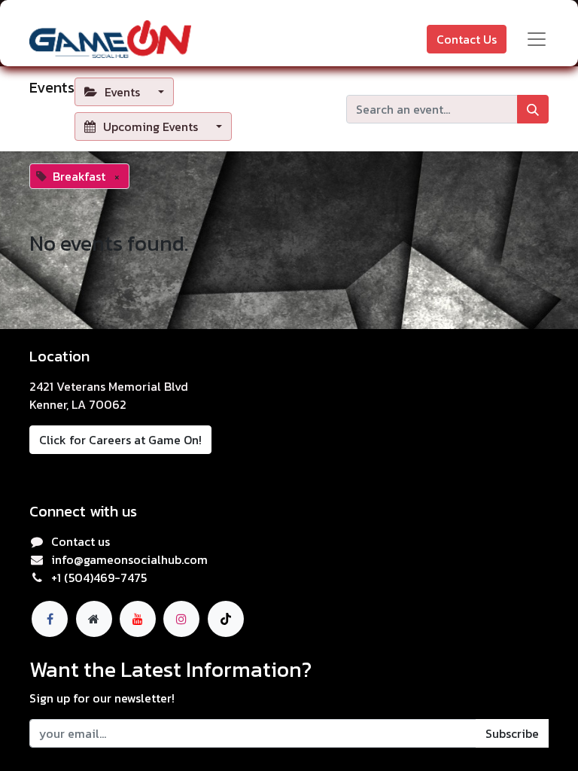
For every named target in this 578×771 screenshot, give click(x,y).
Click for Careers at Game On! (120, 440)
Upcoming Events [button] (150, 126)
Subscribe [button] (512, 733)
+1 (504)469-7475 (99, 577)
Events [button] (122, 92)
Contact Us (467, 39)
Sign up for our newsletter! (102, 698)
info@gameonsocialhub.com (129, 559)
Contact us (80, 541)
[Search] (533, 109)
